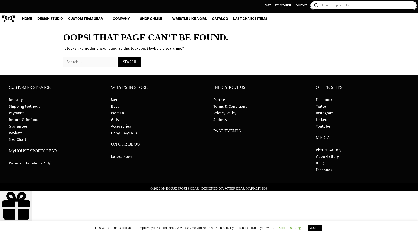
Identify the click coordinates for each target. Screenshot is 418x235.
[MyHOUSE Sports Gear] (9, 18)
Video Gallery (327, 156)
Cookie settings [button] (290, 228)
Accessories (121, 126)
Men (114, 99)
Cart (268, 5)
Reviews (15, 133)
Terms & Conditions (230, 106)
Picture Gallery (328, 150)
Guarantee (18, 126)
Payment (16, 113)
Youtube (323, 126)
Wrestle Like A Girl (189, 19)
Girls (115, 120)
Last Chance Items (250, 19)
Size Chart (17, 139)
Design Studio (50, 19)
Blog (320, 163)
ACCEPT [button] (315, 228)
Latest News (121, 156)
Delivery (16, 99)
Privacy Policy (224, 113)
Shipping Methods (24, 106)
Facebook (324, 99)
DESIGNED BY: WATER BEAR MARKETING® (234, 188)
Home (27, 19)
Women (117, 113)
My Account (283, 5)
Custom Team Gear (85, 19)
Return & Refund (23, 120)
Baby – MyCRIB (124, 133)
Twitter (322, 106)
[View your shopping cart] (414, 18)
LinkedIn (323, 120)
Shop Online (151, 19)
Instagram (324, 113)
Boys (115, 106)
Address (220, 120)
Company (121, 19)
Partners (220, 99)
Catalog (220, 19)
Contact (301, 5)
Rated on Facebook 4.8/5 (30, 163)
